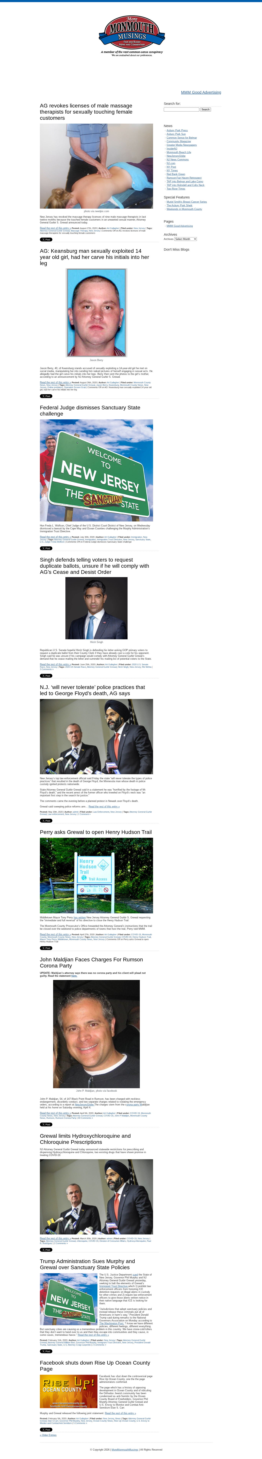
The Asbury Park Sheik (179, 205)
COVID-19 (136, 934)
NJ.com (171, 163)
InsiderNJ (172, 148)
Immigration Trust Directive (109, 539)
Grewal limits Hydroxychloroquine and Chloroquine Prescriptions (85, 1139)
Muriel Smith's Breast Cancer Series (187, 201)
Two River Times (176, 188)
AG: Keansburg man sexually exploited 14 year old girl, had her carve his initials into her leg (94, 257)
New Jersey (139, 228)
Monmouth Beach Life (179, 152)
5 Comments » (80, 1423)
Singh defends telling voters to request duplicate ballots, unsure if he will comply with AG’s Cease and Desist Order (94, 566)
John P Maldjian (122, 1115)
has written (80, 917)
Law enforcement (56, 814)
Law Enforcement (101, 812)
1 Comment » (84, 814)
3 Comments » (47, 669)
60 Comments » (85, 1118)
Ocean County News (103, 1421)
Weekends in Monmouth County (184, 209)
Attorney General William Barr (61, 1342)
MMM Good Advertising (201, 92)
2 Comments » (61, 1243)
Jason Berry (102, 385)
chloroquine (82, 1241)
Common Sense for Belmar (182, 137)
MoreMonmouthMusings (125, 1449)
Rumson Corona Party (65, 1118)
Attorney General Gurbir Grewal (55, 231)
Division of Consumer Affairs (113, 1241)
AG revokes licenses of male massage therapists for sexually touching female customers (86, 112)
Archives (169, 239)
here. (74, 975)
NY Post (171, 166)
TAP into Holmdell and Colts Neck (185, 185)
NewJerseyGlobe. (84, 1104)
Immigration (136, 537)
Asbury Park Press (177, 130)
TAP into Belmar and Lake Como (185, 181)
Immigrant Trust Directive (113, 1286)
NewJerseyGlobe (176, 155)
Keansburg (114, 385)
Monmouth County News (131, 385)
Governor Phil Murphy (86, 1342)
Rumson (50, 1118)
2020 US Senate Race (75, 667)
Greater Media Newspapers (182, 145)
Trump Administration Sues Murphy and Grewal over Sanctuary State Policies (87, 1264)
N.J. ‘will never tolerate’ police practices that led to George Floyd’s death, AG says (92, 690)
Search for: (172, 104)
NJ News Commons (178, 159)
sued (135, 1274)
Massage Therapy (79, 231)
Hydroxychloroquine (136, 1241)
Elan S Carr (53, 1421)
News (118, 1418)
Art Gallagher (113, 228)
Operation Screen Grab (75, 387)
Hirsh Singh (123, 667)
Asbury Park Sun (176, 134)
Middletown (63, 939)
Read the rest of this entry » (55, 228)
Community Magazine (179, 141)
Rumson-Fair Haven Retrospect (184, 177)
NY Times (172, 170)
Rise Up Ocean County (124, 1421)
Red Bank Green (176, 174)
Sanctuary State (142, 539)
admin (75, 812)
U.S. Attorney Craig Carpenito (77, 1345)
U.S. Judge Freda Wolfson (52, 542)
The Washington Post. (111, 1323)
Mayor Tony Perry (48, 939)
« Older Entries (48, 1435)
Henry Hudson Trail (142, 937)
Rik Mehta (146, 667)
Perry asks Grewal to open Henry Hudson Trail (96, 832)
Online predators (55, 387)
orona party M (134, 1104)
